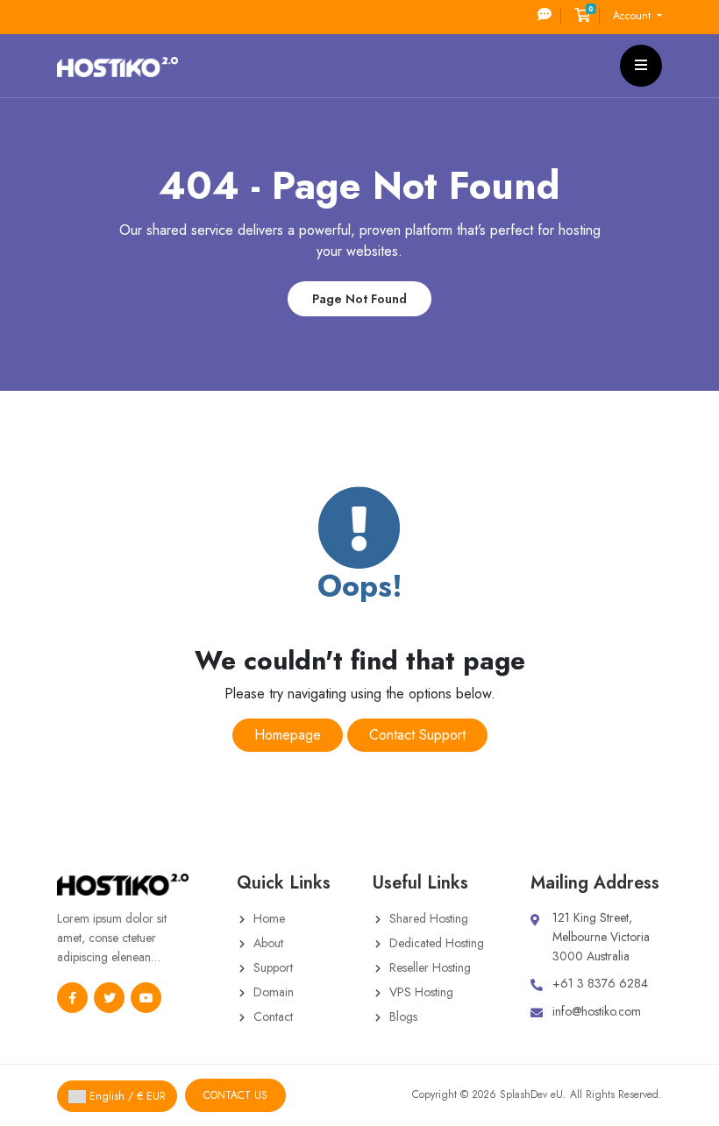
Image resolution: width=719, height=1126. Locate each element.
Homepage (287, 735)
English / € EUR (126, 1096)
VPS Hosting (421, 992)
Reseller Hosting (430, 967)
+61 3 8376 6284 (600, 983)
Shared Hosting (428, 918)
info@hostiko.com (596, 1011)
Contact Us (235, 1095)
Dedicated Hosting (436, 943)
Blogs (403, 1016)
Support (273, 967)
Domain (273, 992)
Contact (273, 1016)
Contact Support (417, 735)
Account (633, 16)
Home (269, 918)
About (268, 943)
